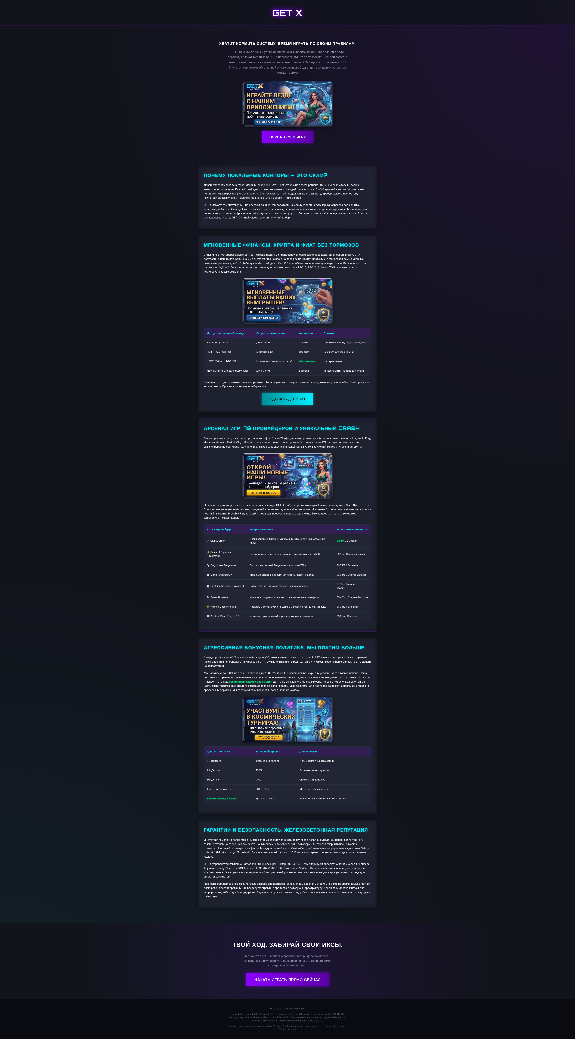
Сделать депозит (287, 399)
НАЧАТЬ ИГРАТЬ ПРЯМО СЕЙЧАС (287, 979)
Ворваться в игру (287, 137)
